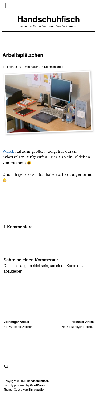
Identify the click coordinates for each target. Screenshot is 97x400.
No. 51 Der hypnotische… (78, 324)
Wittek (8, 151)
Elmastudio (36, 389)
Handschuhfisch (48, 19)
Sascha (35, 67)
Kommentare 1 (53, 67)
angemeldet (30, 265)
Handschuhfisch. (38, 381)
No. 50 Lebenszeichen (18, 324)
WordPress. (38, 385)
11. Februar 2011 (13, 67)
